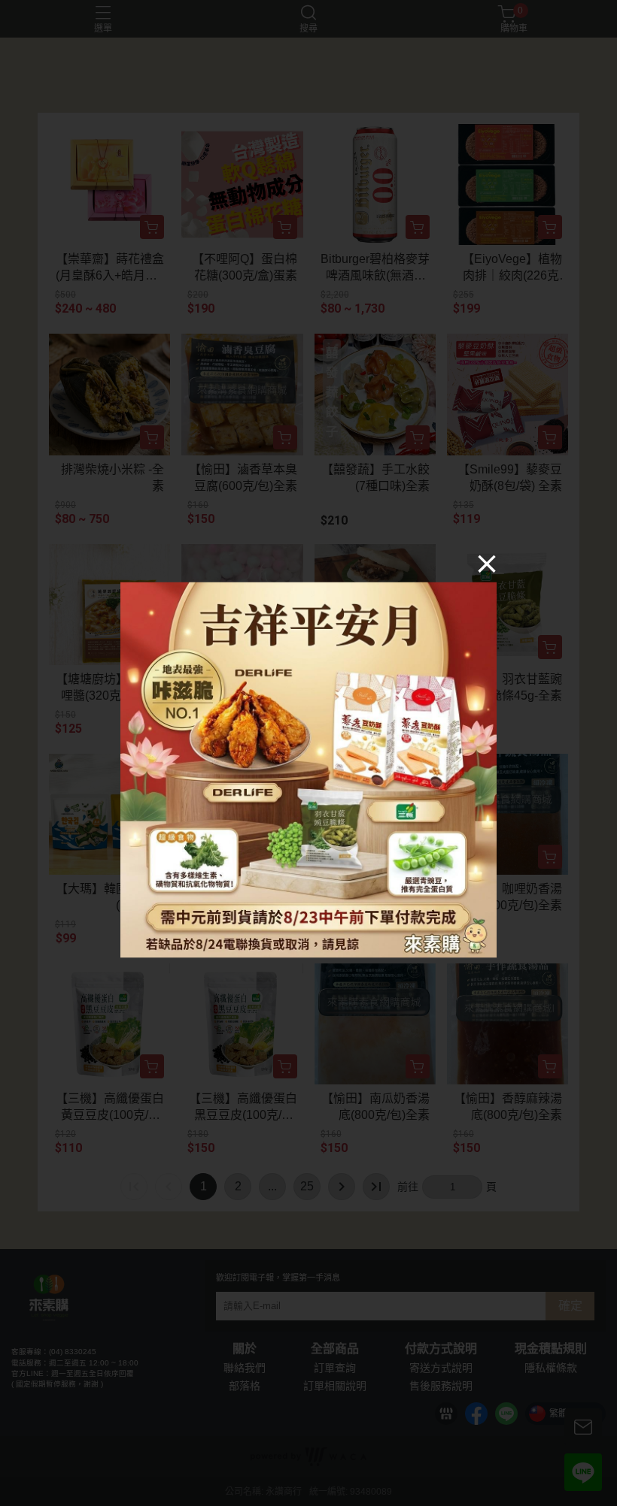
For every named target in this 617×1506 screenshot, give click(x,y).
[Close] (487, 564)
